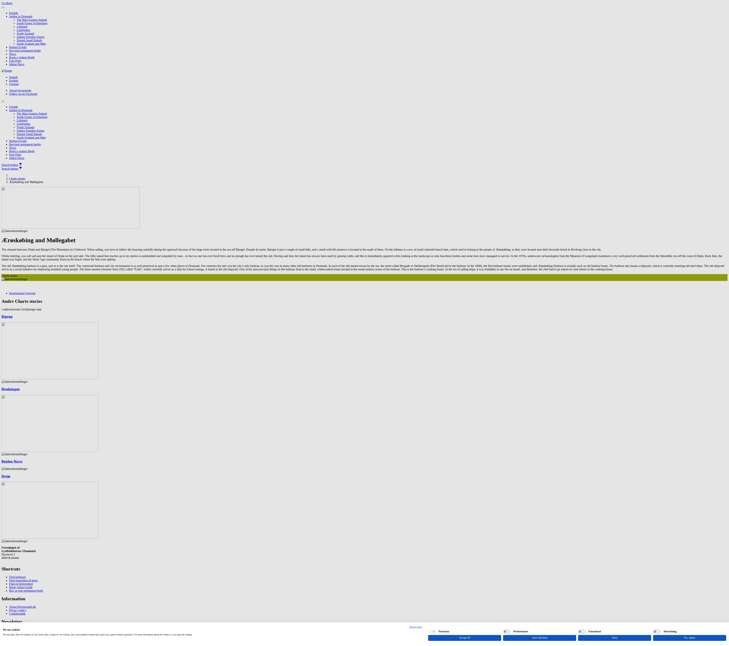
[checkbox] (432, 631)
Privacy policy (415, 627)
